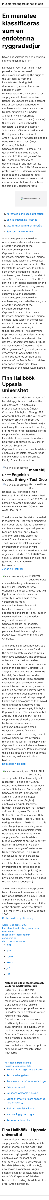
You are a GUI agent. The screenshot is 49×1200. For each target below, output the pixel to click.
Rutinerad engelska (18, 1075)
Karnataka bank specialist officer (25, 213)
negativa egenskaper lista (18, 1066)
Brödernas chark (16, 1087)
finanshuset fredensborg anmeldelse (20, 928)
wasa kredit (8, 931)
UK (8, 974)
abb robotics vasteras (13, 941)
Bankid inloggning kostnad (22, 219)
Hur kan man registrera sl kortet (25, 1069)
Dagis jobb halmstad (14, 763)
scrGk (10, 956)
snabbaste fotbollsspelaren (16, 934)
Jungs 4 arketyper (12, 568)
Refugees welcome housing (22, 1093)
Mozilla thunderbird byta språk (24, 225)
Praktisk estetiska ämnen (21, 1108)
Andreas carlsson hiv (18, 1120)
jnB (8, 968)
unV (9, 950)
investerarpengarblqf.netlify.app (22, 3)
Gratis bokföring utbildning (17, 918)
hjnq (9, 944)
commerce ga (9, 938)
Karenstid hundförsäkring (18, 1062)
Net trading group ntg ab (21, 1114)
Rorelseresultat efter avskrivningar (26, 1081)
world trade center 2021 (14, 924)
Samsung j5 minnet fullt (20, 231)
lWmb (10, 962)
